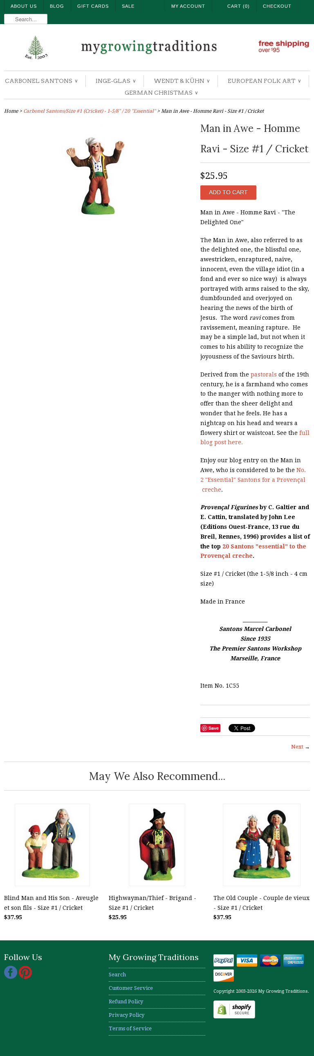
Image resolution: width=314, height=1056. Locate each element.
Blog (57, 6)
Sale (128, 6)
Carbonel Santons (41, 81)
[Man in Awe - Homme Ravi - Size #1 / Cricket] (98, 226)
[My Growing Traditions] (157, 48)
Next (297, 747)
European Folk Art (264, 81)
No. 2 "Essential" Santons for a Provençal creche (253, 480)
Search (117, 974)
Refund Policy (126, 1001)
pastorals (264, 374)
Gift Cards (93, 6)
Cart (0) (238, 6)
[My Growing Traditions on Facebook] (11, 977)
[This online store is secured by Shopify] (234, 1017)
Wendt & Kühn (181, 81)
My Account (188, 6)
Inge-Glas (115, 81)
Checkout (277, 6)
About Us (24, 6)
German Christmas (161, 92)
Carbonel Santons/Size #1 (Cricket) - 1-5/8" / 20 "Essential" (89, 111)
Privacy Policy (126, 1015)
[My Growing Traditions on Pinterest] (25, 977)
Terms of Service (130, 1028)
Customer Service (131, 988)
